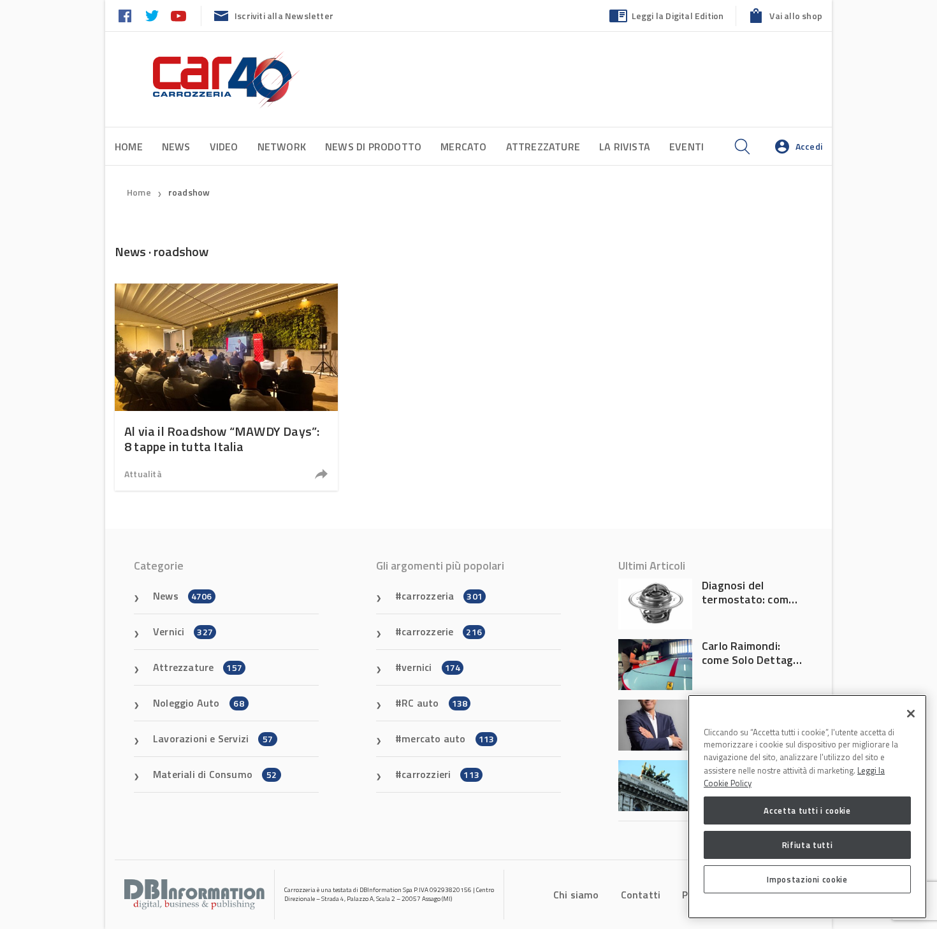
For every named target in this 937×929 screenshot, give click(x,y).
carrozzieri (440, 774)
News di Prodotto (373, 146)
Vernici (183, 631)
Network (282, 146)
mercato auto (448, 738)
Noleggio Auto (198, 702)
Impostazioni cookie (807, 879)
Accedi (808, 146)
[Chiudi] (911, 714)
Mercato (463, 146)
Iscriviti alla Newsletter (284, 15)
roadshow (189, 192)
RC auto (434, 702)
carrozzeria (442, 595)
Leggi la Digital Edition (678, 15)
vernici (431, 667)
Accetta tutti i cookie (807, 810)
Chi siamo (576, 894)
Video (224, 146)
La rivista (624, 146)
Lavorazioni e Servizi (213, 738)
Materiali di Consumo (215, 774)
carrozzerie (442, 631)
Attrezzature (543, 146)
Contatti (641, 894)
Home (129, 146)
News (176, 146)
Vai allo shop (795, 15)
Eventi (686, 146)
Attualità (143, 473)
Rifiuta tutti (807, 845)
